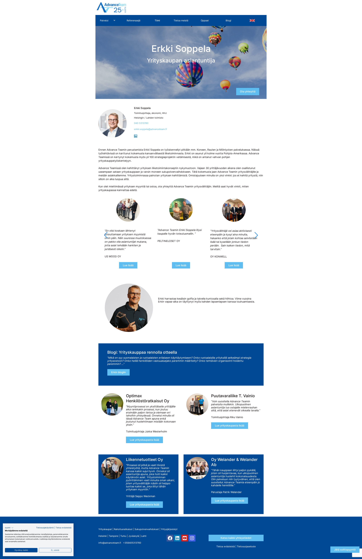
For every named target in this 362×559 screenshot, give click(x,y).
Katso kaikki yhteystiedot (236, 537)
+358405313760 (132, 542)
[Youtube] (184, 538)
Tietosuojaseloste (246, 546)
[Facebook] (170, 538)
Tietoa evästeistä (225, 546)
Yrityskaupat (105, 529)
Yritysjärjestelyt (169, 529)
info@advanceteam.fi (109, 542)
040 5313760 (141, 123)
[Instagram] (192, 538)
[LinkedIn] (177, 538)
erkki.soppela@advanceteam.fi (150, 129)
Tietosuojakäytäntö (45, 527)
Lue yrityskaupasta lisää (144, 439)
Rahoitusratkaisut (123, 529)
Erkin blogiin (118, 372)
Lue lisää (128, 265)
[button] (256, 235)
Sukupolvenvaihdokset (147, 529)
